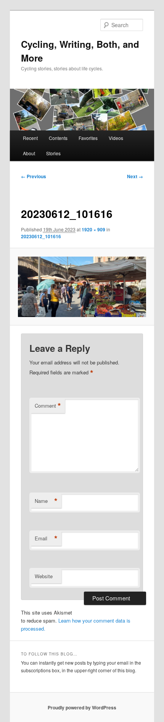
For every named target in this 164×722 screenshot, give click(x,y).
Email (46, 538)
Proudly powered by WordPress (82, 707)
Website (44, 576)
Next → (135, 176)
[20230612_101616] (82, 287)
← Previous (33, 176)
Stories (53, 153)
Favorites (88, 138)
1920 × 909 (93, 229)
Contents (58, 138)
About (29, 153)
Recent (30, 138)
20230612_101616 (41, 236)
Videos (116, 138)
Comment (48, 406)
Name (46, 501)
